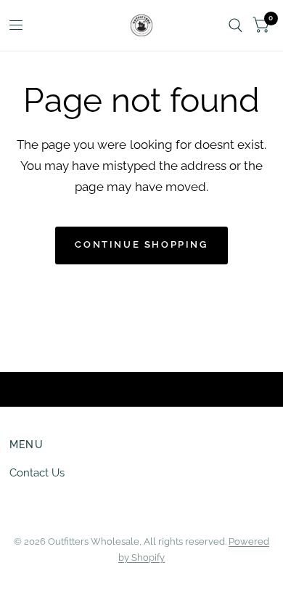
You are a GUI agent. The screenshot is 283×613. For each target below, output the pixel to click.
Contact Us (37, 472)
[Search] (235, 25)
